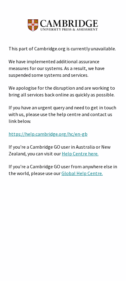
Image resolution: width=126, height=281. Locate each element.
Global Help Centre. (82, 173)
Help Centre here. (80, 153)
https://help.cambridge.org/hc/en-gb (48, 134)
